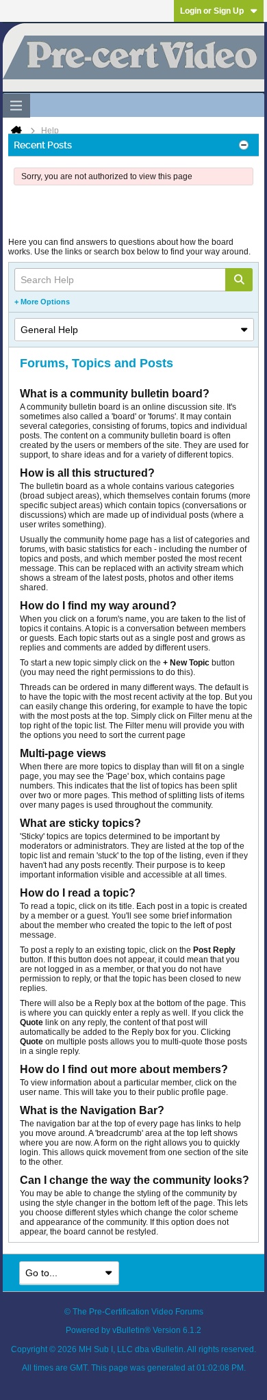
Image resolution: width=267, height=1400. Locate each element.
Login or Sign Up (212, 11)
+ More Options (42, 302)
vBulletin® (131, 1330)
